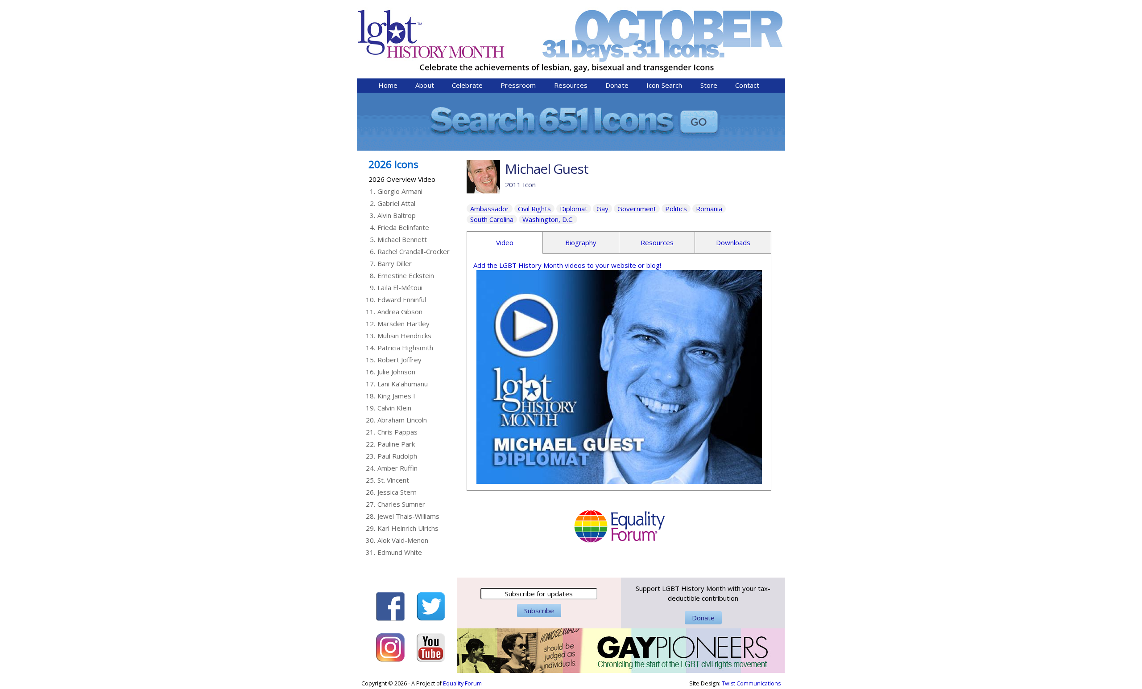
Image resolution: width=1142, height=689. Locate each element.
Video (504, 242)
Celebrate (467, 85)
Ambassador (489, 208)
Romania (709, 208)
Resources (571, 85)
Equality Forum (462, 683)
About (424, 85)
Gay (602, 208)
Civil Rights (534, 208)
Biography (580, 242)
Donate (617, 85)
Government (636, 208)
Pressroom (518, 85)
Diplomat (574, 208)
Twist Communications (751, 683)
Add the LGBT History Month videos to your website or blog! (567, 265)
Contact (747, 85)
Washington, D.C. (548, 219)
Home (388, 85)
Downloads (733, 242)
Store (709, 85)
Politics (676, 208)
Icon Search (664, 85)
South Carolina (491, 219)
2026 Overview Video (401, 179)
